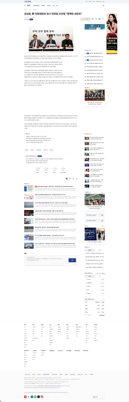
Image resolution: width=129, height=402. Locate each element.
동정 (86, 340)
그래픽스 (34, 357)
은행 (33, 329)
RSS (103, 1)
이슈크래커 (34, 352)
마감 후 (95, 335)
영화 (25, 357)
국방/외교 (49, 5)
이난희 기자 (26, 19)
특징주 (89, 250)
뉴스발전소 (35, 350)
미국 (67, 331)
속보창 (94, 1)
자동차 (50, 331)
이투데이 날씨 (77, 350)
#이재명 (32, 123)
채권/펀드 (25, 340)
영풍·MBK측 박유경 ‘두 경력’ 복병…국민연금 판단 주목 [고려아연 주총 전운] (54, 160)
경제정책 (59, 327)
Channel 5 (60, 350)
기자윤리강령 (46, 385)
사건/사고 (87, 331)
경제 (58, 324)
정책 (53, 5)
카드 (33, 335)
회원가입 (90, 1)
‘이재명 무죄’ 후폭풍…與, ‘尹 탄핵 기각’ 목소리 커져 (36, 109)
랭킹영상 (42, 355)
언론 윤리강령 (41, 385)
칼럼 (95, 338)
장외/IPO (25, 333)
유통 (50, 338)
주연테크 (88, 293)
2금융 (34, 333)
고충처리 (60, 374)
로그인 (87, 1)
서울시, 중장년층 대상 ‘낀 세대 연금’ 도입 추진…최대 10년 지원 (99, 76)
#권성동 (26, 123)
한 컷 (33, 359)
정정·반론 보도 (72, 374)
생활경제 (59, 331)
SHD (88, 289)
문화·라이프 (26, 350)
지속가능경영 (85, 350)
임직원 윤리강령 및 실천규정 (54, 385)
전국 (86, 335)
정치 (28, 5)
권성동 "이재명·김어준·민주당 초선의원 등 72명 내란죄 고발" (38, 113)
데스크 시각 (96, 333)
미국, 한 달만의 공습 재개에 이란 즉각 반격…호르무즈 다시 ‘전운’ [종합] (51, 176)
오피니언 (95, 324)
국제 (67, 324)
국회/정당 (43, 5)
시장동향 (42, 327)
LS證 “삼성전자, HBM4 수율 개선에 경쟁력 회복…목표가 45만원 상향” (101, 83)
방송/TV (25, 355)
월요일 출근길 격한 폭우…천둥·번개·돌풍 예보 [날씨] (47, 200)
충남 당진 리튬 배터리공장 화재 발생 (95, 53)
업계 (41, 329)
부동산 (42, 324)
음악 (25, 359)
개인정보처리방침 (46, 374)
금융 (33, 324)
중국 (67, 333)
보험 (33, 331)
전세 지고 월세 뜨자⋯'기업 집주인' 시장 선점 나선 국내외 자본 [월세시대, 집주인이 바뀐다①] (44, 132)
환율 (25, 342)
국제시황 (25, 344)
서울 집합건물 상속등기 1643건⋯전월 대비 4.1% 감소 (36, 136)
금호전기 (88, 286)
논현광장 (95, 329)
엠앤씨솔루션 (89, 282)
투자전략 (99, 250)
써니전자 (88, 279)
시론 (95, 331)
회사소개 (33, 374)
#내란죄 (51, 123)
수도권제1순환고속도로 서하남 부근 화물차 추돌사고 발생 (99, 60)
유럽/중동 (67, 338)
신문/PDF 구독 (98, 1)
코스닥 (100, 276)
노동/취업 (87, 333)
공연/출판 (25, 361)
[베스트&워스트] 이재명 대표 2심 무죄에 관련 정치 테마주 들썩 (38, 111)
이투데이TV (43, 350)
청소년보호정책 (54, 374)
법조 (86, 327)
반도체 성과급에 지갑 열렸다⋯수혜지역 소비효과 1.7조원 (98, 66)
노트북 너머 (96, 340)
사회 (86, 324)
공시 (25, 327)
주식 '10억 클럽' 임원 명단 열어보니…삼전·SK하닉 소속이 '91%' (49, 209)
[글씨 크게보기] (102, 19)
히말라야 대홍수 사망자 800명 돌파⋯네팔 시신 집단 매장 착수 (49, 184)
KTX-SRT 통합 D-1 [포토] (94, 242)
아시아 (67, 335)
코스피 (89, 276)
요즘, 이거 (34, 355)
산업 (50, 324)
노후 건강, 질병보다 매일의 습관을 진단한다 (34, 115)
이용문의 (66, 374)
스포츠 (25, 364)
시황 (25, 329)
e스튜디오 (42, 352)
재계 (50, 327)
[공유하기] (92, 19)
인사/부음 (87, 338)
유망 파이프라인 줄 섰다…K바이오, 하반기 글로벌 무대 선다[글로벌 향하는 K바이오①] (54, 192)
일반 (57, 5)
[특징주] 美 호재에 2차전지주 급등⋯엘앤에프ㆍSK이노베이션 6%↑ (100, 70)
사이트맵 (91, 374)
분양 (41, 333)
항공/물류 (51, 335)
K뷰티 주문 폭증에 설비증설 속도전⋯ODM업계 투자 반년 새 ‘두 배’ (50, 168)
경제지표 (59, 329)
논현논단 (95, 327)
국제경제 (67, 327)
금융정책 (34, 327)
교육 (86, 329)
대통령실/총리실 (37, 5)
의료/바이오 (51, 340)
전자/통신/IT (51, 329)
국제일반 (67, 329)
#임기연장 (45, 123)
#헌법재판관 (38, 123)
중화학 (50, 333)
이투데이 (25, 9)
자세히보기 (39, 129)
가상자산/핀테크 (35, 338)
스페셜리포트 (51, 350)
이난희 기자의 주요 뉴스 (31, 129)
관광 (25, 352)
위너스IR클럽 (68, 350)
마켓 (25, 324)
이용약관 (39, 374)
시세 (25, 331)
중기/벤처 (51, 342)
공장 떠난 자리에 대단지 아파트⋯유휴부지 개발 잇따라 (36, 134)
